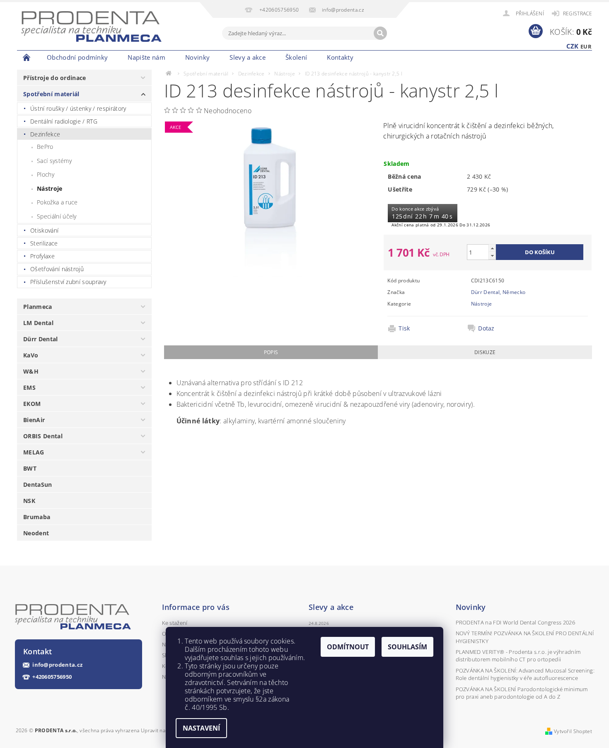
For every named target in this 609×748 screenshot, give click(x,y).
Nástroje (50, 188)
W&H (31, 371)
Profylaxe (42, 256)
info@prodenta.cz (57, 664)
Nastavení (201, 728)
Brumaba (36, 517)
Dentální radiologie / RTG (63, 121)
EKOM (32, 404)
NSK (29, 501)
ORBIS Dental (43, 436)
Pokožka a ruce (57, 202)
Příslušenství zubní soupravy (68, 282)
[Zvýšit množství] (492, 248)
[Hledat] (380, 33)
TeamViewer (378, 57)
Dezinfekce (45, 134)
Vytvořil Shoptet (573, 731)
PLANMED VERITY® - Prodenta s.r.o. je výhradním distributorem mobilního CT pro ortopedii (518, 655)
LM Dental (38, 323)
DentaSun (37, 484)
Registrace (577, 13)
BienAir (34, 420)
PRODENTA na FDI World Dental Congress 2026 (515, 622)
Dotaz (486, 328)
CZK (572, 46)
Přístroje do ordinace (54, 78)
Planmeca (37, 307)
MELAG (33, 452)
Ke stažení (175, 623)
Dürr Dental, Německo (498, 292)
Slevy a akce (248, 57)
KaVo (30, 355)
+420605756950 (52, 676)
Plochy (45, 174)
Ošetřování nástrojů (57, 269)
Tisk (404, 328)
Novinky (197, 57)
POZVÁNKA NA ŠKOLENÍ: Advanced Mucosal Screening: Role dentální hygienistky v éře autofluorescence (525, 674)
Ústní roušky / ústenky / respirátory (78, 108)
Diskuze (484, 352)
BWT (29, 468)
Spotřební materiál (51, 94)
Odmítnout (348, 646)
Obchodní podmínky (77, 57)
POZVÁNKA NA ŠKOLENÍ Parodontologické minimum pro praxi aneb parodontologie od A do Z (522, 692)
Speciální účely (57, 216)
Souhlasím (407, 646)
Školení (296, 57)
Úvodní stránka (27, 57)
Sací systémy (54, 161)
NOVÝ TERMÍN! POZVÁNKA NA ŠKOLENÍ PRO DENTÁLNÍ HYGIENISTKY (525, 636)
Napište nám (146, 57)
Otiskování (44, 230)
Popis (271, 352)
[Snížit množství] (492, 256)
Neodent (36, 533)
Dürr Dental (40, 339)
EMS (29, 387)
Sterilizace (44, 243)
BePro (45, 147)
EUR (586, 46)
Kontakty (340, 57)
